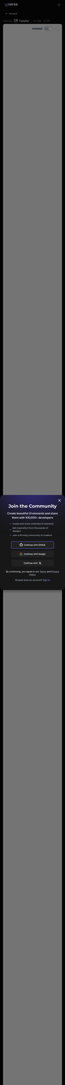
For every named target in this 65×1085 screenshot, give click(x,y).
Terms (43, 571)
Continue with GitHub (34, 545)
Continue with (31, 563)
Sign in (46, 580)
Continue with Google (35, 554)
